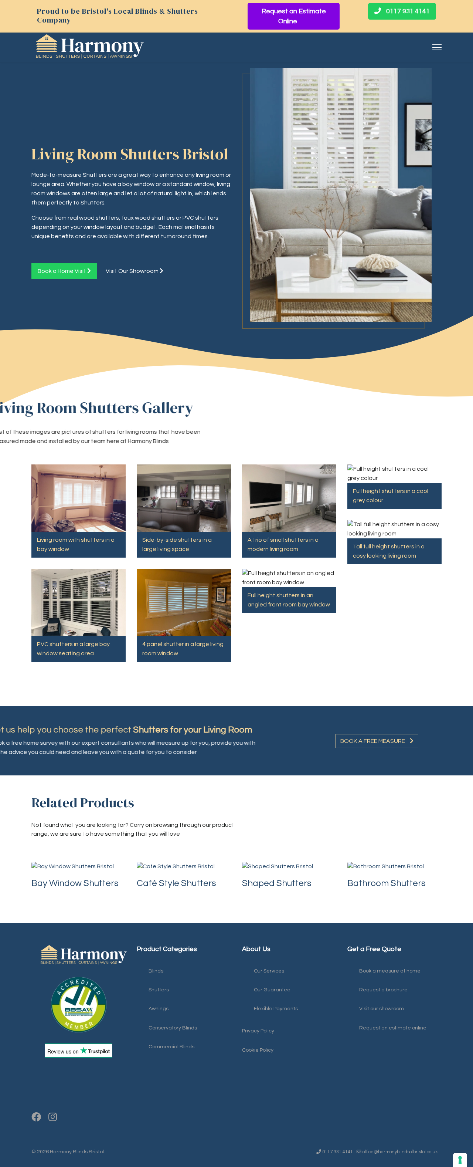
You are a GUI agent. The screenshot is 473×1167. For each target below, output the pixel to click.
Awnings (159, 1008)
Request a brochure (383, 989)
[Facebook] (36, 1117)
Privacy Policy (258, 1031)
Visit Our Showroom (133, 271)
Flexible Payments (276, 1008)
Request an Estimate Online (294, 16)
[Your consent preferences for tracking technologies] (460, 1160)
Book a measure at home (390, 971)
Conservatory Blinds (173, 1028)
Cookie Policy (257, 1050)
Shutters (159, 989)
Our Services (269, 971)
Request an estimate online (392, 1028)
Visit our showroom (381, 1008)
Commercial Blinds (171, 1046)
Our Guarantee (272, 989)
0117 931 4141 (407, 11)
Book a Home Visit (62, 271)
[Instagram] (52, 1117)
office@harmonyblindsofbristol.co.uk (400, 1152)
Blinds (156, 971)
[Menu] (437, 47)
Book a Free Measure (373, 741)
